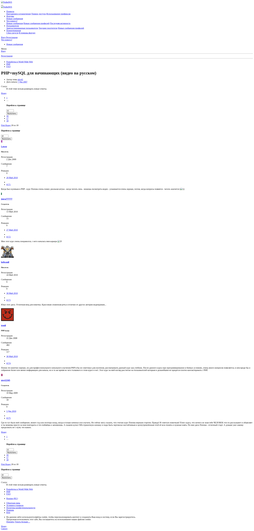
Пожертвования (13, 30)
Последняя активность (60, 23)
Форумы (10, 16)
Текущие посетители (48, 28)
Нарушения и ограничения (18, 14)
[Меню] (2, 5)
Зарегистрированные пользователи (22, 28)
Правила (10, 11)
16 (7, 116)
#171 (8, 184)
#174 (8, 363)
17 (7, 118)
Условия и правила (14, 505)
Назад (3, 93)
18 (7, 121)
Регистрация (6, 56)
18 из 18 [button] (14, 125)
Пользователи (12, 26)
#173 (8, 300)
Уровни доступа (38, 14)
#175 (8, 418)
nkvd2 (20, 79)
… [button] (7, 100)
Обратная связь (13, 503)
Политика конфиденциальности (20, 508)
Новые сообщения (14, 18)
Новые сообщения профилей (36, 23)
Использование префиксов (58, 14)
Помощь (10, 510)
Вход (3, 51)
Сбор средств (12, 33)
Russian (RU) (12, 498)
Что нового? (11, 21)
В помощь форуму (27, 33)
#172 (8, 237)
